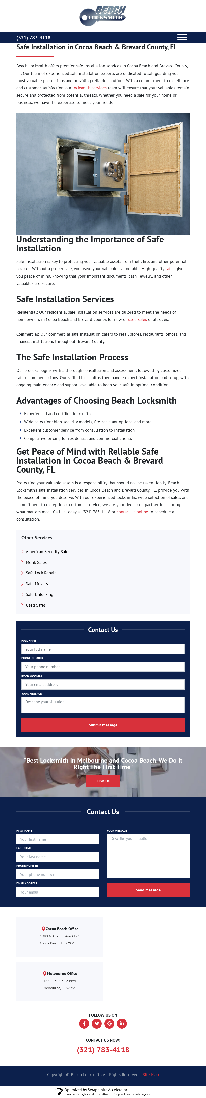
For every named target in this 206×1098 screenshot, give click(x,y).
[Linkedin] (122, 1024)
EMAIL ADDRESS (31, 675)
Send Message (148, 890)
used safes (137, 319)
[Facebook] (84, 1024)
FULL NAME (28, 640)
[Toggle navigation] (182, 37)
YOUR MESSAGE (31, 693)
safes (169, 268)
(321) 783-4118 (33, 37)
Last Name (23, 848)
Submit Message (103, 724)
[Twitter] (97, 1024)
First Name (24, 830)
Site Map (151, 1074)
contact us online (132, 512)
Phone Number (27, 865)
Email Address (26, 883)
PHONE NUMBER (32, 658)
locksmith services (90, 88)
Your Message (117, 830)
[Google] (109, 1024)
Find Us (103, 780)
